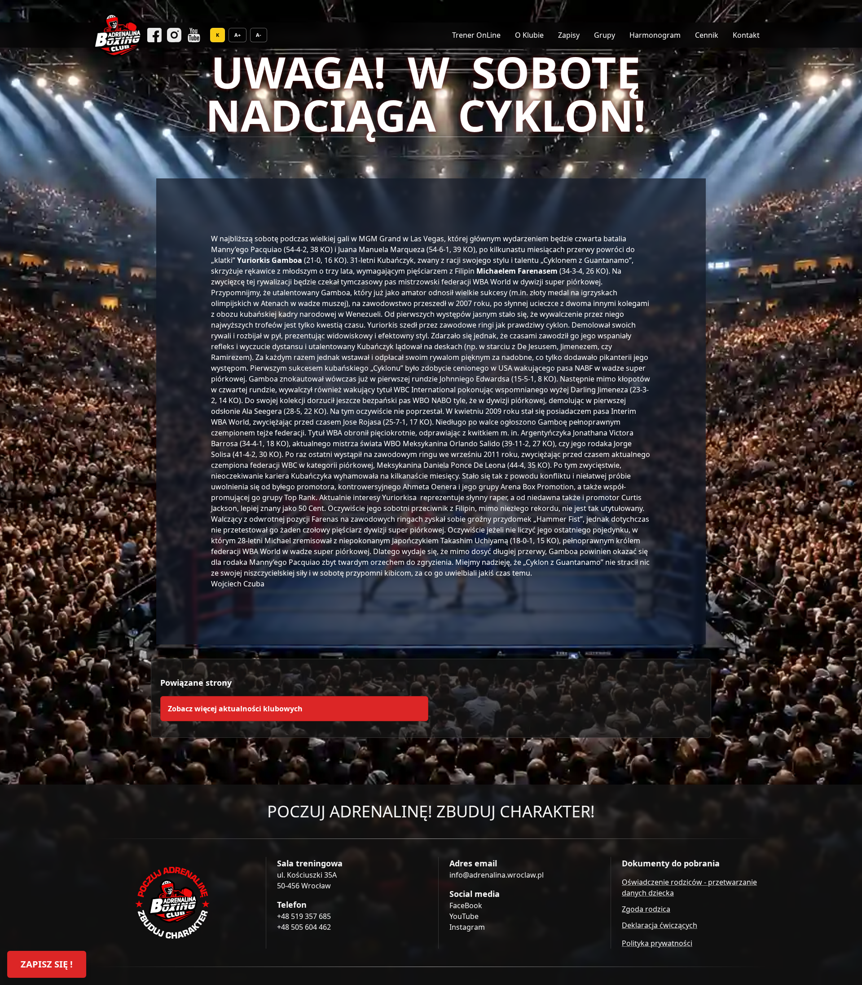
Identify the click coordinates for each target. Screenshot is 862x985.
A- (258, 34)
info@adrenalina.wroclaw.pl (496, 875)
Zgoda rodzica (646, 909)
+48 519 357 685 (304, 916)
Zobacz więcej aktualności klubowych (235, 709)
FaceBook (465, 905)
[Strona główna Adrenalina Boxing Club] (172, 903)
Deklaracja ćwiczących (659, 925)
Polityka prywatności (657, 943)
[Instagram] (174, 35)
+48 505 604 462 (304, 927)
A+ (237, 34)
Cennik (706, 35)
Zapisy (569, 35)
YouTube (464, 916)
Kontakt (746, 35)
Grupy (604, 35)
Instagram (467, 927)
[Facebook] (154, 35)
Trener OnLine (476, 35)
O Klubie (529, 35)
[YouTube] (194, 35)
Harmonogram (655, 35)
